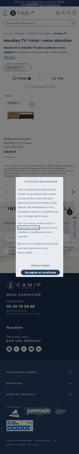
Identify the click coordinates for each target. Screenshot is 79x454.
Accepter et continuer (40, 272)
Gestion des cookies (29, 227)
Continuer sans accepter (41, 181)
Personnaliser (40, 265)
